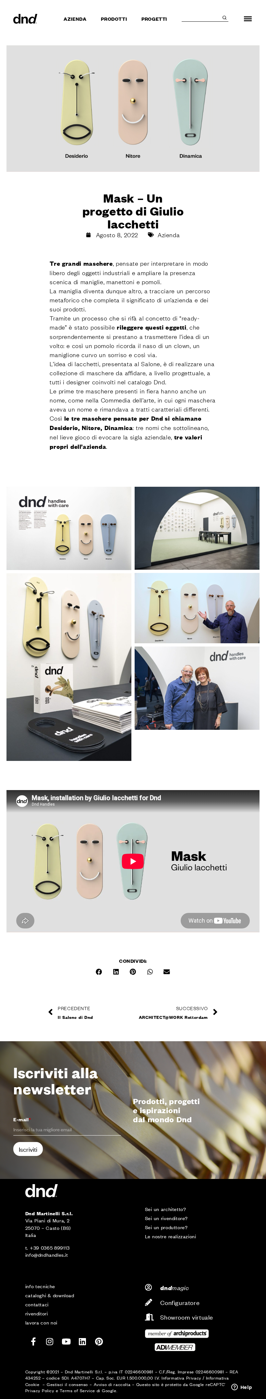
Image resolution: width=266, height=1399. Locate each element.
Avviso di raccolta (112, 1384)
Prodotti (114, 18)
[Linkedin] (83, 1342)
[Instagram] (50, 1342)
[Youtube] (66, 1342)
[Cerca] (224, 17)
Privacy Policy (39, 1390)
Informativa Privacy (181, 1378)
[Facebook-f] (33, 1342)
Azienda (75, 18)
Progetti (154, 18)
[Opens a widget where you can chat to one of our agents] (242, 1388)
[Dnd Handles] (25, 19)
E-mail (22, 1119)
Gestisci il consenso (67, 1384)
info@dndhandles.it (46, 1254)
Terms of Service (77, 1390)
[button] (99, 971)
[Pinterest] (99, 1342)
